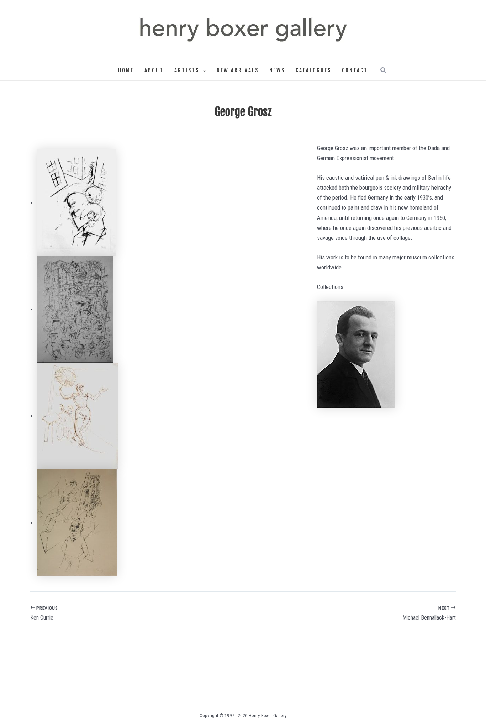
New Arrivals (238, 70)
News (277, 70)
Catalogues (313, 70)
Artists (186, 70)
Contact (355, 70)
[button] (202, 70)
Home (126, 70)
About (154, 70)
